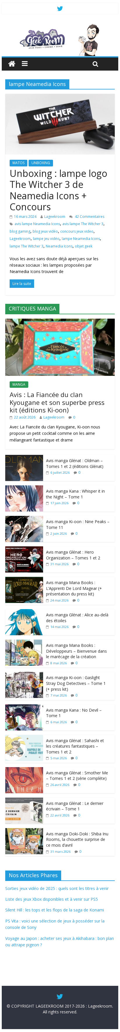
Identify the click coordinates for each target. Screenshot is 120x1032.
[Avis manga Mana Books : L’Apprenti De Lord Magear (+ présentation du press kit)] (24, 580)
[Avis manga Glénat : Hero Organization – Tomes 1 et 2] (24, 549)
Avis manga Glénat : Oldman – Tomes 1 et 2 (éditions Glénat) (74, 463)
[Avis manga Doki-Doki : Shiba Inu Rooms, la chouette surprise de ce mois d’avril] (24, 831)
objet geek (83, 246)
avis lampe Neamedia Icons (37, 223)
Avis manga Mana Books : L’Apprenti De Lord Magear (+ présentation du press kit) (74, 588)
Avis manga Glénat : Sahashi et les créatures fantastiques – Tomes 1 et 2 (75, 746)
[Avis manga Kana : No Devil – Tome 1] (24, 707)
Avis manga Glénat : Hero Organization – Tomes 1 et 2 (73, 555)
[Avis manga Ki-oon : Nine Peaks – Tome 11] (24, 519)
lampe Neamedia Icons (81, 238)
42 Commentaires (89, 216)
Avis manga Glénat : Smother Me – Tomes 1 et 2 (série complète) (77, 775)
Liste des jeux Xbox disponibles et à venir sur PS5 (51, 899)
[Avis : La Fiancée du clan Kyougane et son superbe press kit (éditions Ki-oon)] (60, 321)
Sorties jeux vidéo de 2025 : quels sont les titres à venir (57, 888)
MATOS (18, 162)
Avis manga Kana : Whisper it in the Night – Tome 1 (75, 494)
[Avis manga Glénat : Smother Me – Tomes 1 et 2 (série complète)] (24, 770)
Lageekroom (54, 216)
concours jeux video (76, 231)
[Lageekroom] (60, 26)
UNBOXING (40, 162)
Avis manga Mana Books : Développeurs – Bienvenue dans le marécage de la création (76, 650)
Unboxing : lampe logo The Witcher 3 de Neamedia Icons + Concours (58, 190)
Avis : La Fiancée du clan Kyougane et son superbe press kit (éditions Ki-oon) (57, 402)
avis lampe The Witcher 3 (82, 223)
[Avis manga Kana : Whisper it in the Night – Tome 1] (24, 488)
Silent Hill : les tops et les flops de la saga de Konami (54, 910)
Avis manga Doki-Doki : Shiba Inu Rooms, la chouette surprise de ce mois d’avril (77, 839)
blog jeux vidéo (45, 231)
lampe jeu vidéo (46, 238)
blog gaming (20, 231)
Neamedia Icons (59, 246)
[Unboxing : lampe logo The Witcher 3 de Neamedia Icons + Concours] (60, 97)
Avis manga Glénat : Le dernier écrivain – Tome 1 (74, 806)
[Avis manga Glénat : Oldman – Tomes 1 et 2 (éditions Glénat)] (24, 458)
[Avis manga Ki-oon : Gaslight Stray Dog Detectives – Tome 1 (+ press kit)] (24, 675)
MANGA (19, 384)
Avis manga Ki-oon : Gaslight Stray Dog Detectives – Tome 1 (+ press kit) (76, 683)
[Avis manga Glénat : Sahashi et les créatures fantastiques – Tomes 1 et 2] (24, 738)
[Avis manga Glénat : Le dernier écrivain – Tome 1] (24, 800)
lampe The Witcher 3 (26, 246)
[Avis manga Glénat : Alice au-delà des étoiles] (24, 612)
